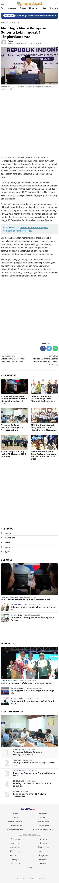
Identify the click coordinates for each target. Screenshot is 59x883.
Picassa (17, 863)
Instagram (17, 852)
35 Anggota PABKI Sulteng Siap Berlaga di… (32, 691)
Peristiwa (5, 597)
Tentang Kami (15, 826)
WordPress (44, 847)
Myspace (44, 855)
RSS (30, 868)
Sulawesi (14, 597)
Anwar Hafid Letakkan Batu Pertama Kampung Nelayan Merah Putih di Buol (43, 455)
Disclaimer (43, 822)
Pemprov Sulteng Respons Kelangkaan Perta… (32, 618)
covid (8, 547)
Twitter (44, 839)
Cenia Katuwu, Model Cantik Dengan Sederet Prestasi (13, 359)
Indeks (15, 814)
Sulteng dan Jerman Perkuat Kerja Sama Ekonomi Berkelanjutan (43, 398)
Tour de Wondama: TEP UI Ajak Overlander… (30, 795)
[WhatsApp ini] (55, 348)
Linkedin (44, 852)
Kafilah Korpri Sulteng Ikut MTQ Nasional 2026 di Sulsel (13, 454)
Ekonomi (14, 605)
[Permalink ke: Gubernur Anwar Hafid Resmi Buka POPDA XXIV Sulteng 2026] (29, 663)
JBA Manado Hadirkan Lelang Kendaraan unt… (26, 599)
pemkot (8, 543)
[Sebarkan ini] (43, 348)
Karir (15, 818)
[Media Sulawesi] (29, 4)
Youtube (44, 860)
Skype (16, 860)
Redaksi (43, 818)
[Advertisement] (29, 124)
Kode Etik (43, 814)
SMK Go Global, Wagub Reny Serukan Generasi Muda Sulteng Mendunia (44, 427)
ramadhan (10, 538)
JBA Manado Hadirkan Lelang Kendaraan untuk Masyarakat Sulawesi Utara (14, 400)
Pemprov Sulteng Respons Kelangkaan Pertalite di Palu (12, 427)
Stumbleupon (16, 847)
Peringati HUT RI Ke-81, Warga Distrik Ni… (33, 763)
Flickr (44, 863)
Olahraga (5, 681)
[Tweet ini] (49, 348)
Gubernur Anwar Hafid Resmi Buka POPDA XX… (27, 683)
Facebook (17, 839)
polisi (8, 533)
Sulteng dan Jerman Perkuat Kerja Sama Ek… (33, 608)
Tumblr (44, 844)
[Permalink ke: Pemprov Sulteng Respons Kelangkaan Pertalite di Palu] (29, 731)
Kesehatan (17, 771)
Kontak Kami (43, 826)
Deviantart (17, 855)
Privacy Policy (15, 822)
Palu (20, 605)
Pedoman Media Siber (43, 830)
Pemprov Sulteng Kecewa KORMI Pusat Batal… (32, 702)
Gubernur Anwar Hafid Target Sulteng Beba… (34, 774)
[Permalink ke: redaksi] (3, 42)
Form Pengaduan (15, 830)
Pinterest (16, 844)
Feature (16, 791)
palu (7, 552)
